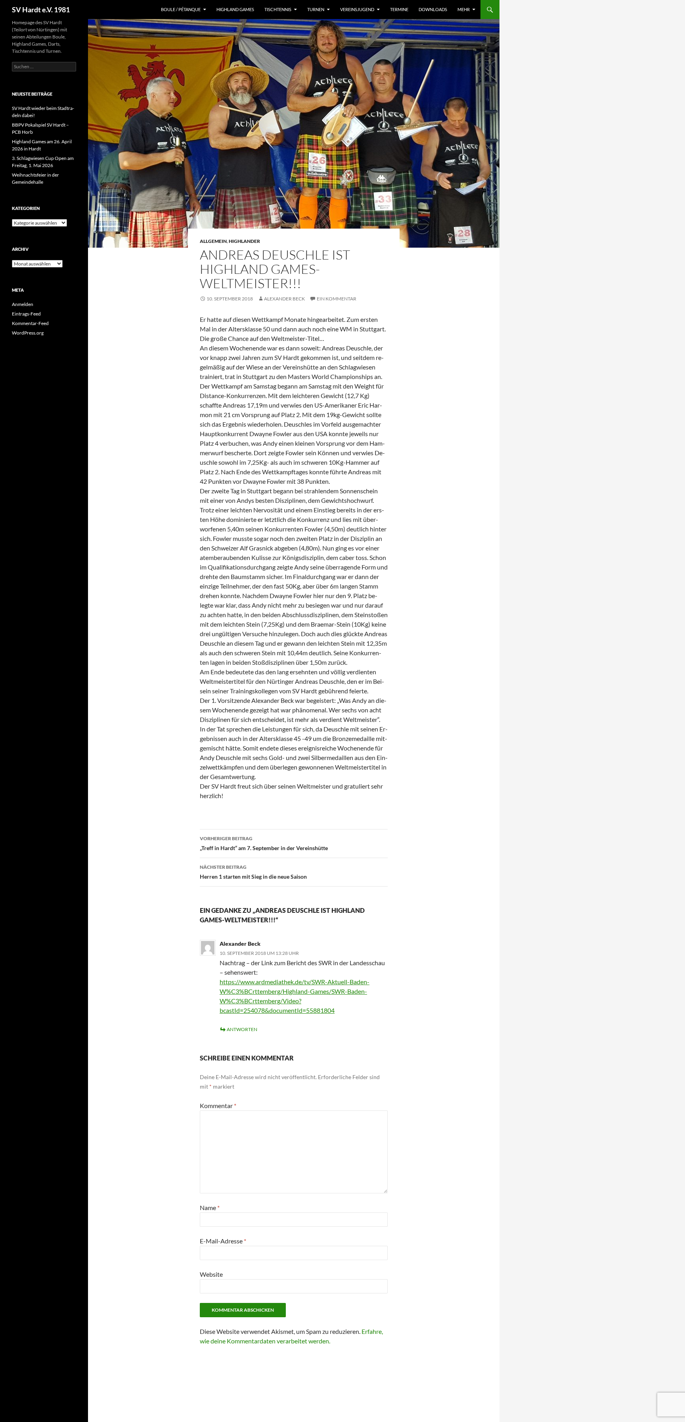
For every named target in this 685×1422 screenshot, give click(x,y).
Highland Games (235, 9)
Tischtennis (277, 9)
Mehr (463, 9)
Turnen (315, 9)
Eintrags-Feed (26, 314)
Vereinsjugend (357, 9)
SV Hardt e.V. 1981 (41, 9)
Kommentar (218, 1105)
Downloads (433, 9)
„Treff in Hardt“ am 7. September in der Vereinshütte (264, 843)
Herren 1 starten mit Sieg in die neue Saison (253, 872)
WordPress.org (28, 333)
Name (210, 1207)
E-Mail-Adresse (223, 1241)
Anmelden (22, 304)
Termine (399, 9)
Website (211, 1274)
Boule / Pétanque (181, 9)
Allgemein (213, 241)
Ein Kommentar (336, 299)
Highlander (244, 241)
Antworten (242, 1029)
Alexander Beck (284, 299)
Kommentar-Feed (30, 323)
